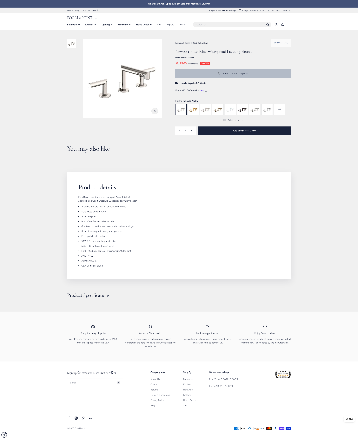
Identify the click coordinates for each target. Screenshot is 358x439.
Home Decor (142, 24)
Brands (183, 24)
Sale (159, 24)
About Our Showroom (281, 10)
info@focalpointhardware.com (255, 10)
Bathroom (72, 24)
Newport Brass (182, 43)
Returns (154, 389)
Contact (154, 384)
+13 (279, 109)
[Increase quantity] (192, 130)
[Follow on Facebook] (69, 418)
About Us (155, 379)
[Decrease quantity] (179, 130)
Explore (170, 24)
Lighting (106, 24)
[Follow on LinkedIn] (90, 418)
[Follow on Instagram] (76, 418)
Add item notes (235, 120)
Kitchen (89, 24)
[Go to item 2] (71, 44)
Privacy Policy (157, 400)
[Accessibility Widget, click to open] (4, 435)
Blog (152, 405)
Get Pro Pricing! (229, 10)
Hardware (123, 24)
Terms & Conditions (160, 395)
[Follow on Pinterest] (83, 418)
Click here (203, 342)
